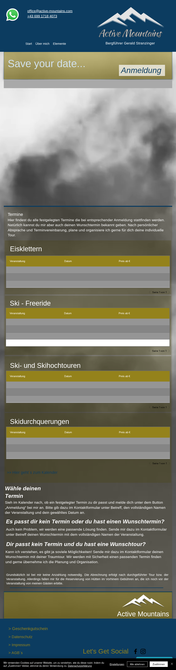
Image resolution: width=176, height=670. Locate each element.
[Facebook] (135, 651)
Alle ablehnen (137, 664)
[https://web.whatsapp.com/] (12, 14)
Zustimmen (159, 664)
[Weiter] (168, 292)
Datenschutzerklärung (80, 665)
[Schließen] (172, 664)
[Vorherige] (150, 292)
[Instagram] (143, 651)
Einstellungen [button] (117, 664)
